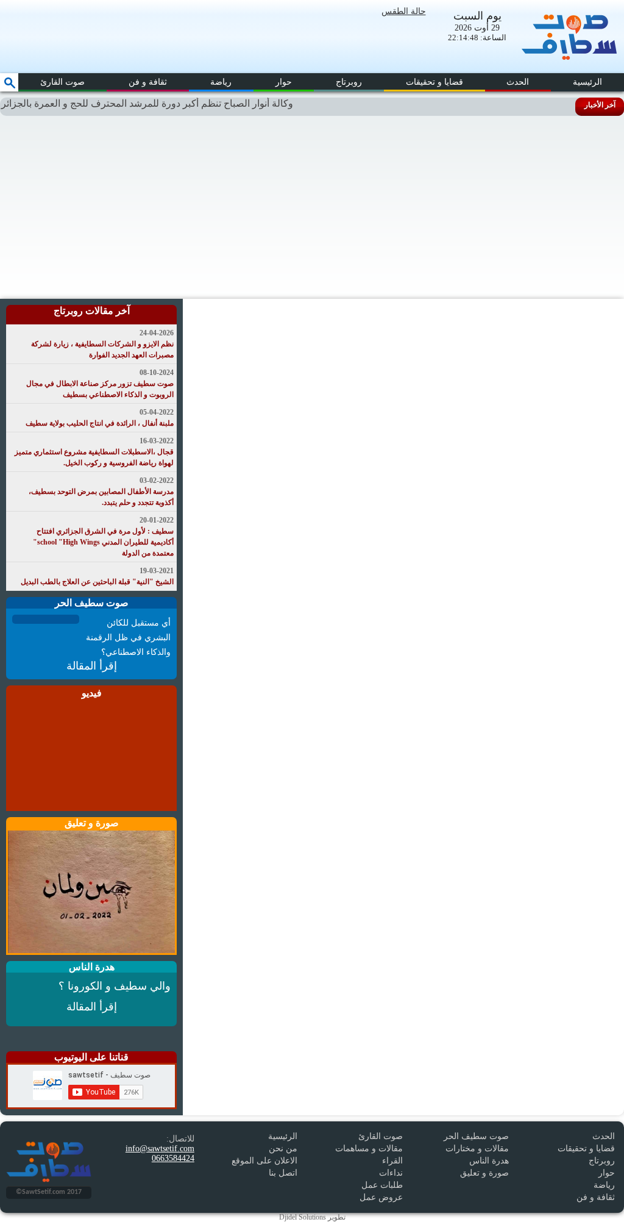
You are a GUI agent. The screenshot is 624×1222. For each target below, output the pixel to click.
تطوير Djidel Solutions (312, 1217)
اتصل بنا (283, 1172)
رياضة (221, 82)
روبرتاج (349, 82)
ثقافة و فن (148, 82)
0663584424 (173, 1158)
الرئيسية (587, 82)
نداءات (391, 1172)
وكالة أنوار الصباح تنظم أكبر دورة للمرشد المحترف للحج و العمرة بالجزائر (161, 103)
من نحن (283, 1148)
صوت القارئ (62, 82)
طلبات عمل (382, 1185)
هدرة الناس (489, 1160)
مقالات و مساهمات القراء (369, 1154)
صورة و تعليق (484, 1172)
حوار (283, 82)
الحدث (517, 82)
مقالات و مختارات (477, 1148)
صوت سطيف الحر (476, 1136)
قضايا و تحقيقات (434, 82)
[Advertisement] (312, 207)
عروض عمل (381, 1197)
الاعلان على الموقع (264, 1160)
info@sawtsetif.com (160, 1148)
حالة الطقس (403, 11)
